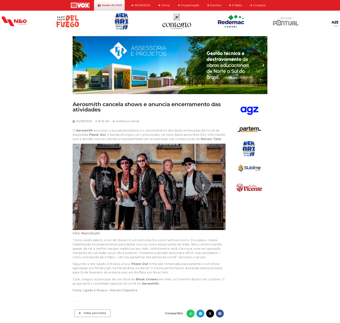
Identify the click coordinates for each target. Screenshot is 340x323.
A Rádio (237, 5)
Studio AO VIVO (112, 5)
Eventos (215, 5)
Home (165, 5)
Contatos (259, 5)
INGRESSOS (142, 5)
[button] (76, 65)
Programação (190, 5)
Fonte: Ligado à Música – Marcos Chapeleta (105, 290)
